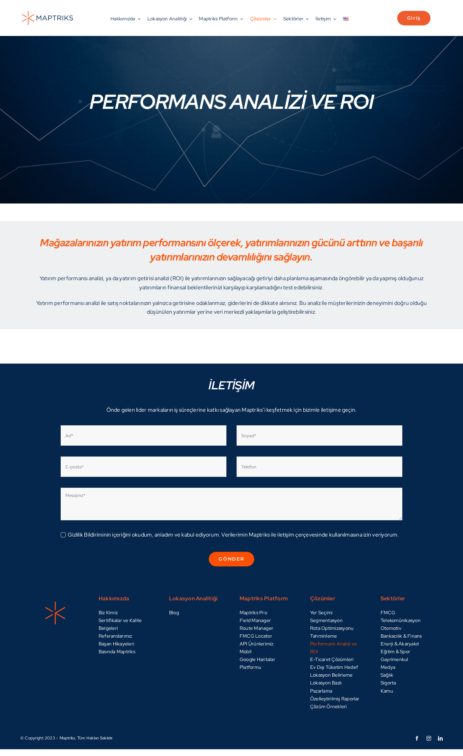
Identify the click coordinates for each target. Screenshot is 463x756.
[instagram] (428, 738)
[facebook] (417, 738)
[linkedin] (440, 738)
